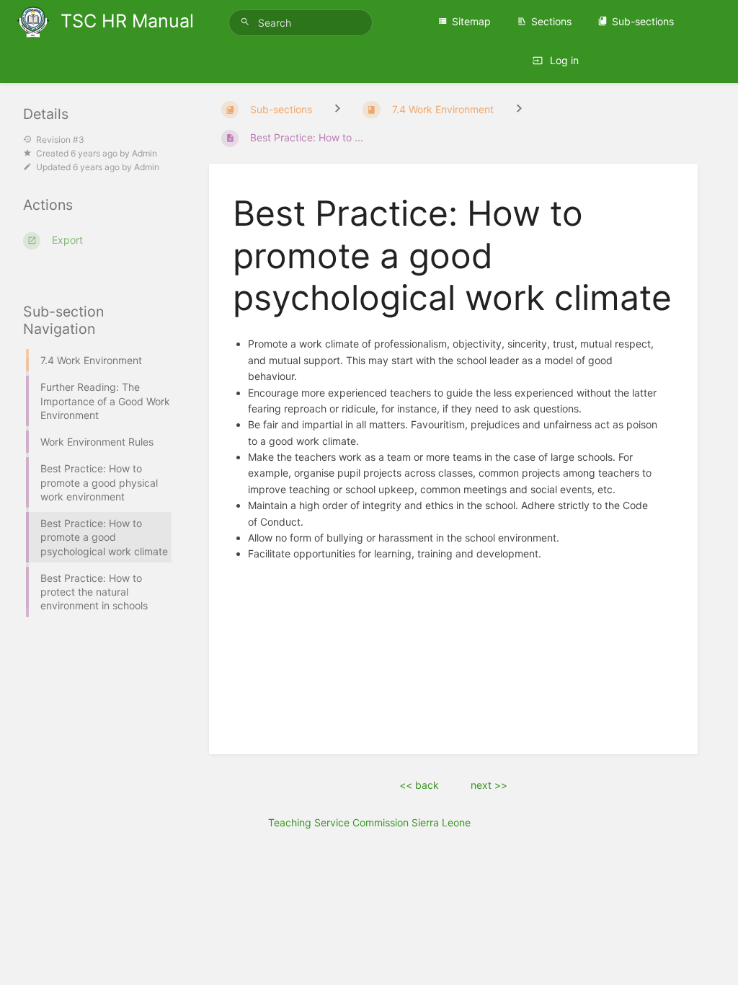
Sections (551, 21)
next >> (489, 785)
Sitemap (471, 21)
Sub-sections (643, 21)
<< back (419, 785)
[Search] (247, 22)
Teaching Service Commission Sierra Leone (369, 822)
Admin (144, 153)
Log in (563, 60)
